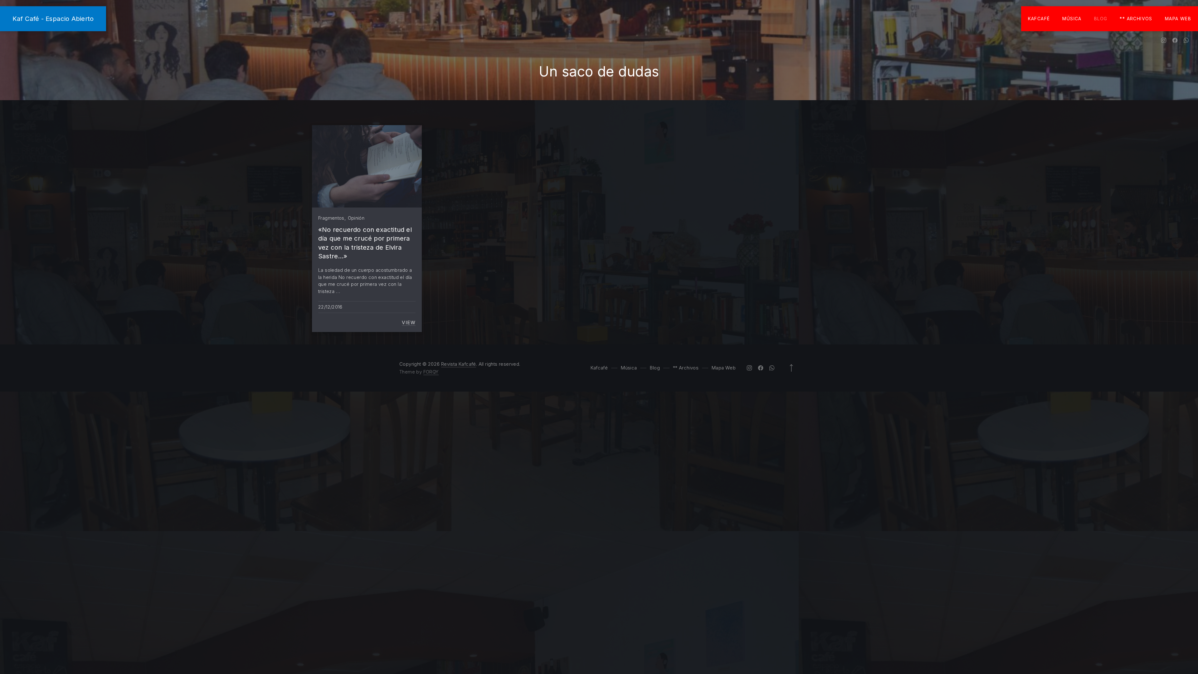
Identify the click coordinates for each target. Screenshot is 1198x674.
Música (1071, 18)
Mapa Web (1178, 18)
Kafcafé (1039, 18)
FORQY (431, 372)
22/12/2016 (330, 307)
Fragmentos (331, 218)
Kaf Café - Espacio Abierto (53, 18)
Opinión (356, 218)
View (409, 323)
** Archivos (1136, 18)
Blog (1101, 18)
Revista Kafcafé (458, 364)
